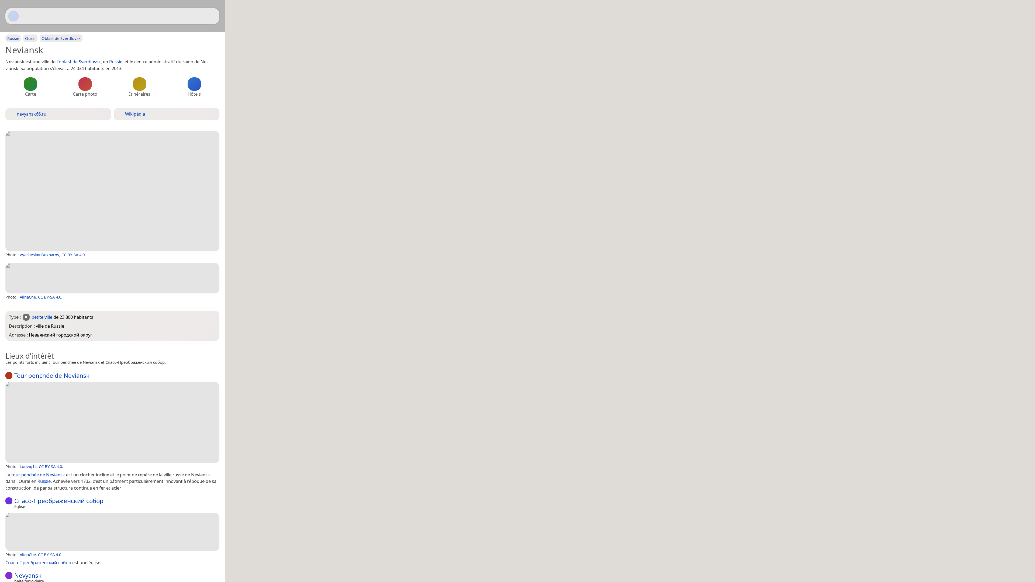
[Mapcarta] (13, 16)
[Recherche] (212, 16)
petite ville (42, 317)
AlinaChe (28, 297)
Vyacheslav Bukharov (39, 254)
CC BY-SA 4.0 (73, 254)
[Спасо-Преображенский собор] (112, 532)
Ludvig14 (28, 466)
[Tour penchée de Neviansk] (112, 422)
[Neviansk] (112, 191)
